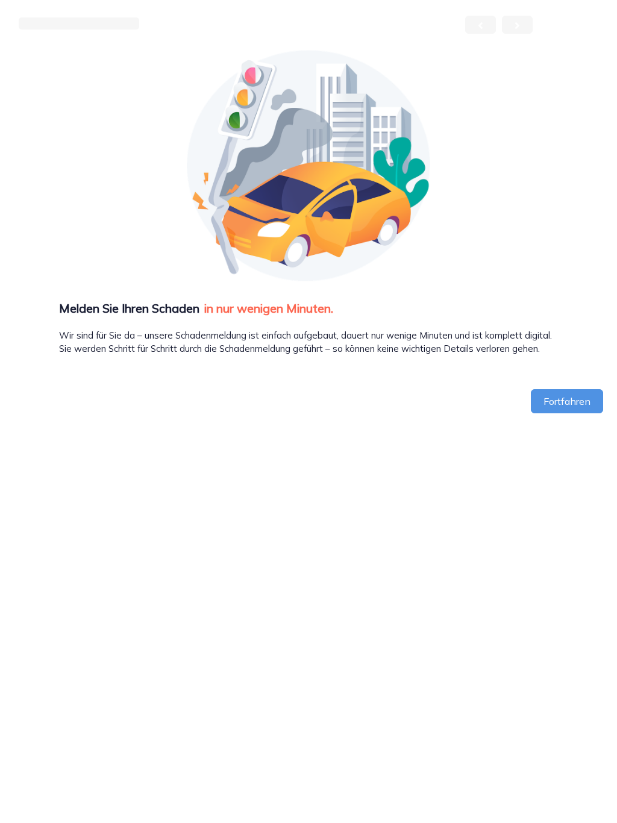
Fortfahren (566, 401)
